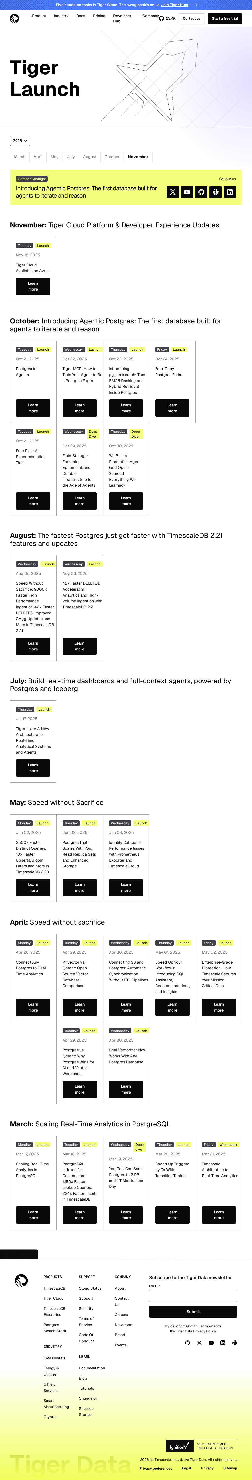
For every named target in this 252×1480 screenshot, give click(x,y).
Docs (80, 15)
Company (150, 15)
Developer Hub (122, 18)
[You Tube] (211, 1343)
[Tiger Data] (21, 1280)
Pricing (99, 15)
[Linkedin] (222, 1343)
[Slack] (234, 1343)
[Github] (187, 1343)
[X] (199, 1343)
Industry (61, 15)
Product (39, 15)
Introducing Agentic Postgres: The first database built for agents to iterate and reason (86, 191)
